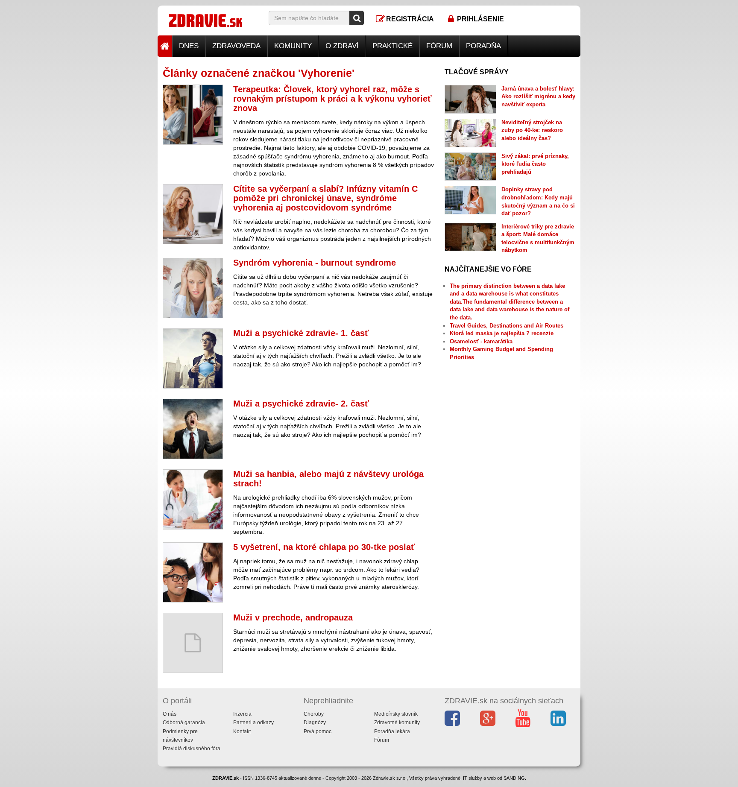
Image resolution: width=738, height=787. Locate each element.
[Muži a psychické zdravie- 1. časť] (193, 358)
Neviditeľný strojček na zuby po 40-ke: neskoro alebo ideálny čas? (532, 130)
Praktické (392, 46)
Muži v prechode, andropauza (293, 617)
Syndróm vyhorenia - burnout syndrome (314, 262)
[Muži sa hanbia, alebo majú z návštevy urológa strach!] (193, 499)
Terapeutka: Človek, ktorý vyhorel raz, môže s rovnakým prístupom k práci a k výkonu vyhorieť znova (332, 99)
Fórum (439, 46)
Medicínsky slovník (396, 714)
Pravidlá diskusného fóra (191, 749)
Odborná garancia (184, 723)
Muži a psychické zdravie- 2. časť (301, 403)
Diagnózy (315, 723)
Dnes (189, 46)
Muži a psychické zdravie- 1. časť (301, 333)
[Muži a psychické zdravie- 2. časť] (193, 429)
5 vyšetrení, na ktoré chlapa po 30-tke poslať (324, 547)
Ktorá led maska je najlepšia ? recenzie (502, 333)
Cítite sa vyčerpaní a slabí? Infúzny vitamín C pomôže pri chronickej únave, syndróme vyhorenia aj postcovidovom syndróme (325, 198)
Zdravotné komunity (397, 723)
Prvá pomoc (317, 731)
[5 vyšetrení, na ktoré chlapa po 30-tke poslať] (193, 572)
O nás (169, 714)
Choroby (314, 714)
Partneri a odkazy (253, 723)
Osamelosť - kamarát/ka (481, 341)
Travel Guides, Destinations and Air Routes (506, 325)
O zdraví (342, 46)
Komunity (293, 46)
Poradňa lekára (392, 731)
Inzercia (242, 714)
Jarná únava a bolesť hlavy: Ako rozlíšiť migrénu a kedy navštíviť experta (538, 96)
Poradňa (483, 46)
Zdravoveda (236, 46)
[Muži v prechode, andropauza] (193, 643)
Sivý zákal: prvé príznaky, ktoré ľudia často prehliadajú (535, 164)
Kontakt (242, 731)
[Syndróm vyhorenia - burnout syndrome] (193, 288)
